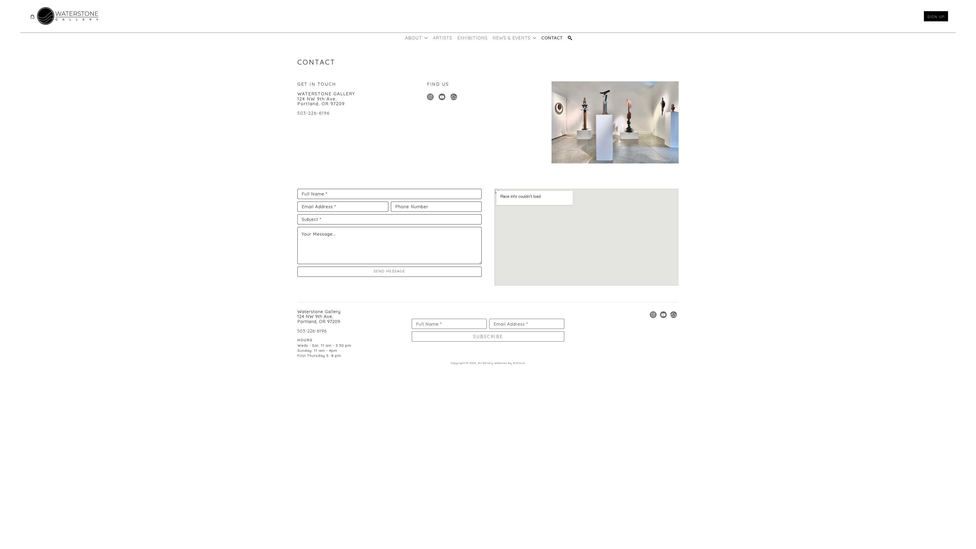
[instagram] (430, 97)
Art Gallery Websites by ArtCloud (501, 363)
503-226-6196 (313, 113)
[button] (416, 37)
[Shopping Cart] (32, 16)
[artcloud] (453, 97)
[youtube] (442, 97)
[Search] (570, 38)
